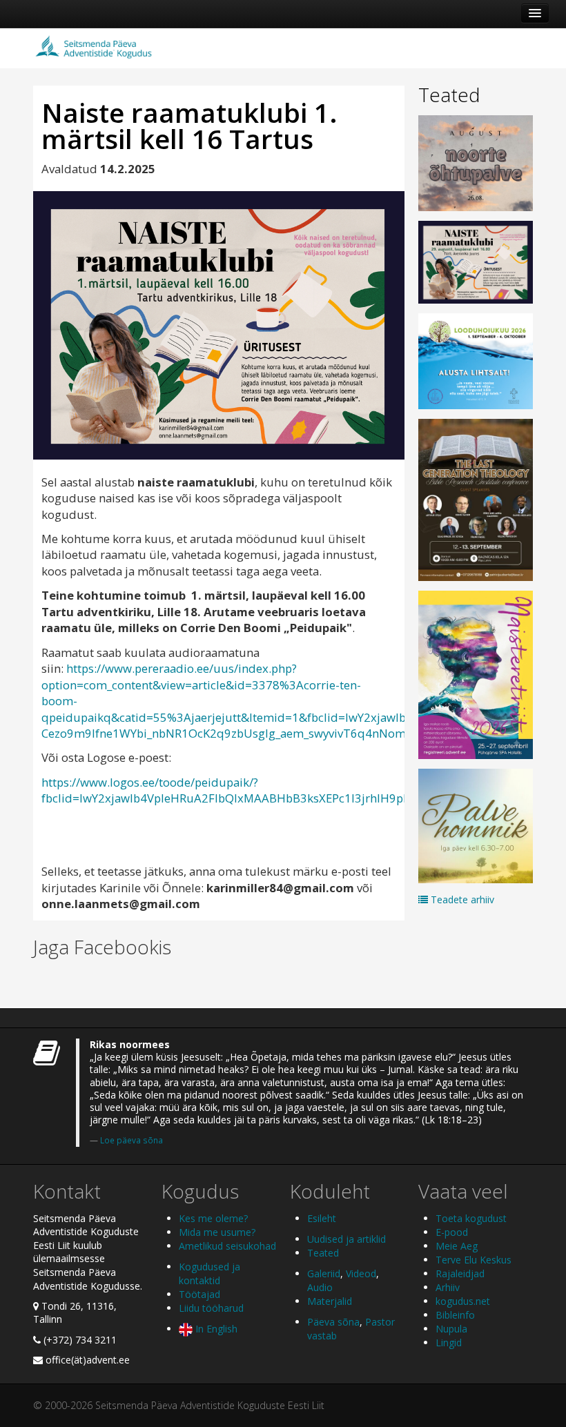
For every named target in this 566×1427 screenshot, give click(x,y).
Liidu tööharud (211, 1308)
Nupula (451, 1328)
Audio (320, 1287)
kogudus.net (463, 1301)
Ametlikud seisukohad (227, 1245)
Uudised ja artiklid (346, 1239)
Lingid (449, 1342)
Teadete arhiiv (461, 899)
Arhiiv (448, 1287)
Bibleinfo (455, 1314)
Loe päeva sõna (131, 1139)
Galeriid (323, 1273)
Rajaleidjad (460, 1273)
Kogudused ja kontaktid (209, 1273)
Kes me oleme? (213, 1218)
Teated (449, 94)
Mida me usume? (217, 1232)
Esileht (321, 1218)
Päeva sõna (333, 1321)
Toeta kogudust (471, 1218)
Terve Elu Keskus (473, 1259)
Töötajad (199, 1294)
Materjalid (329, 1301)
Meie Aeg (457, 1245)
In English (215, 1328)
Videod (361, 1273)
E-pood (452, 1232)
